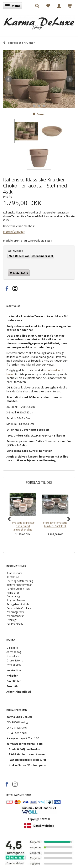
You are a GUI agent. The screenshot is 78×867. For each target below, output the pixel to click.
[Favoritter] (48, 5)
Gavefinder (13, 681)
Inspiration (13, 670)
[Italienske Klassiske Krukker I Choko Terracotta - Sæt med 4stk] (39, 79)
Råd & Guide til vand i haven (27, 754)
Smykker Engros (15, 600)
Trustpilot (13, 686)
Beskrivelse (12, 306)
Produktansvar (15, 616)
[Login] (59, 5)
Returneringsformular (19, 584)
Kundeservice (14, 573)
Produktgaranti (15, 612)
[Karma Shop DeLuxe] (39, 21)
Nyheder (12, 675)
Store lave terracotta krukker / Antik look (55, 524)
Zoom (40, 114)
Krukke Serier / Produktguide (27, 765)
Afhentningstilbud (18, 691)
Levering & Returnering (19, 581)
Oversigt (11, 619)
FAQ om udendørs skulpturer (27, 759)
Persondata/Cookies (18, 608)
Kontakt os (12, 577)
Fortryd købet (14, 623)
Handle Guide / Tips (18, 588)
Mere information (14, 231)
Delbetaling (13, 596)
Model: (15, 251)
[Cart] (69, 5)
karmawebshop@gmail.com (24, 743)
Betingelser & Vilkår (17, 604)
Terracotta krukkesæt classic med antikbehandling (22, 526)
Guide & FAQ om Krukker (24, 749)
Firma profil (13, 592)
